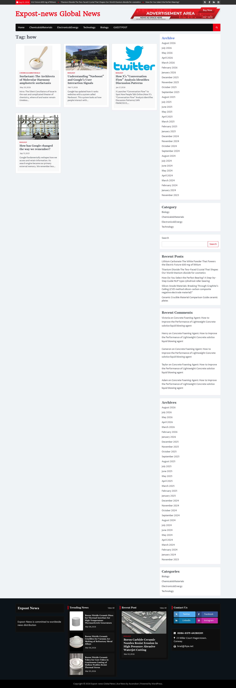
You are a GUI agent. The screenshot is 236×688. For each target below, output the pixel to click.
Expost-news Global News (58, 14)
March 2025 (168, 121)
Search (165, 238)
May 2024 (167, 170)
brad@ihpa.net (185, 646)
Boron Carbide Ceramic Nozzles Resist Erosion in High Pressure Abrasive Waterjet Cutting (141, 645)
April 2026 (167, 57)
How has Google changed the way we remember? (36, 147)
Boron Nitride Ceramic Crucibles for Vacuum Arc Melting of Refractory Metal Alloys (98, 640)
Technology (89, 27)
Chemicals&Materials (40, 27)
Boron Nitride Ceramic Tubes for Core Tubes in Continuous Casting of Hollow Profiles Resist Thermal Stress (97, 662)
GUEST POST (120, 27)
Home (21, 27)
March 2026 (168, 62)
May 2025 (167, 111)
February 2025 (169, 126)
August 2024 (168, 156)
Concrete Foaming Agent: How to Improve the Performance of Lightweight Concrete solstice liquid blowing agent (189, 321)
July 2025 (167, 102)
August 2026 (168, 43)
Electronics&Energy (67, 27)
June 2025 (167, 106)
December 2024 (170, 136)
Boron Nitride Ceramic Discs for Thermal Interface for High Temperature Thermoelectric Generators (99, 619)
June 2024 (167, 165)
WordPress (157, 684)
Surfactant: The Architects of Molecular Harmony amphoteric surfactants (37, 80)
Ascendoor (134, 684)
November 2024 (170, 141)
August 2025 (168, 97)
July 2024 (167, 160)
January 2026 (169, 72)
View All (111, 608)
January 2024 (169, 190)
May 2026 (167, 53)
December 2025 (170, 77)
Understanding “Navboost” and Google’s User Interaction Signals (86, 80)
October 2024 (169, 146)
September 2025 (170, 92)
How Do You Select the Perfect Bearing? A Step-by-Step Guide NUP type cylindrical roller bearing (179, 2)
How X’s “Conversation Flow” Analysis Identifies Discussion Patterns (132, 80)
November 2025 (170, 82)
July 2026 (167, 48)
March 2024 (168, 180)
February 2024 (169, 185)
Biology (104, 27)
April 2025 (167, 116)
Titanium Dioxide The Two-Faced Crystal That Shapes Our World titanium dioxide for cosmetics (93, 2)
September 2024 (171, 151)
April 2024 (167, 175)
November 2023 (170, 195)
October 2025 (169, 87)
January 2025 (169, 131)
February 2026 (169, 67)
